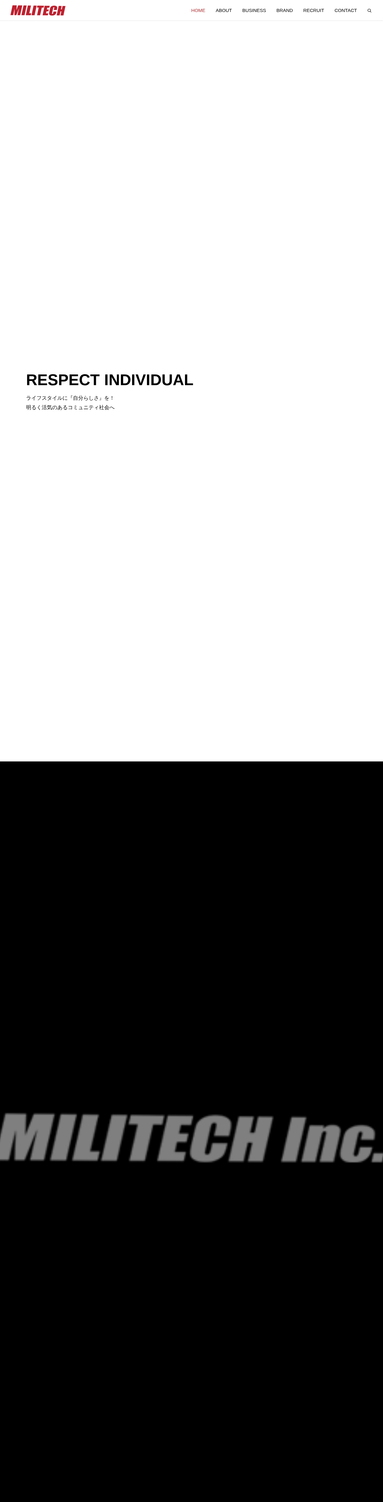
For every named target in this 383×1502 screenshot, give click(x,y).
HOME (198, 10)
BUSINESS (254, 10)
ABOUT (224, 10)
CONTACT (346, 10)
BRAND (284, 10)
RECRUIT (313, 10)
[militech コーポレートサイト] (38, 10)
